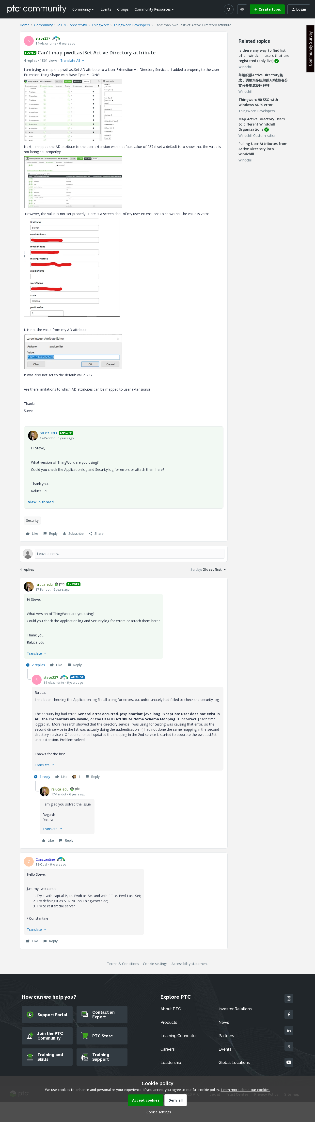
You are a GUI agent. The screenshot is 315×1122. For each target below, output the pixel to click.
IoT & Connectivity (72, 25)
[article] (123, 625)
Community (43, 25)
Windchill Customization (257, 135)
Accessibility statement (190, 963)
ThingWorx (100, 25)
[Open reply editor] (123, 554)
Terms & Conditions (123, 963)
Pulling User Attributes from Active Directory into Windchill (262, 148)
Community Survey (310, 48)
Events (106, 9)
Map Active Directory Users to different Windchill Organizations (261, 124)
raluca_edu (48, 433)
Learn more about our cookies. (245, 1089)
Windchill (245, 66)
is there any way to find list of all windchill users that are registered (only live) (263, 55)
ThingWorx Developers (131, 25)
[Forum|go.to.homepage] (36, 9)
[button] (267, 9)
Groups (123, 9)
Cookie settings (155, 963)
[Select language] (242, 9)
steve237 (43, 38)
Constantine (45, 859)
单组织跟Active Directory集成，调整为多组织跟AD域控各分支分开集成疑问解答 (263, 80)
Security (32, 520)
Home (25, 25)
